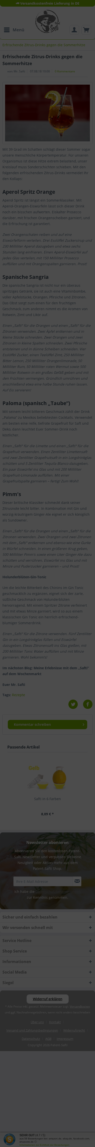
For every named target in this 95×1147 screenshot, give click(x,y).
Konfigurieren (24, 611)
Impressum (47, 615)
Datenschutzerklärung (59, 611)
